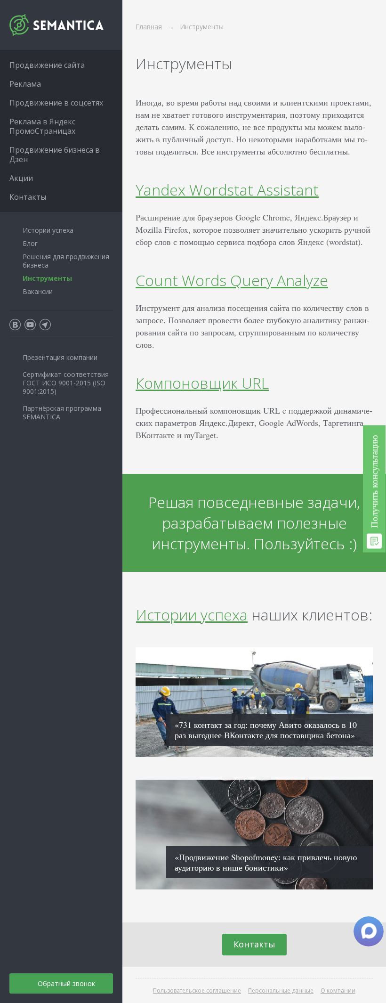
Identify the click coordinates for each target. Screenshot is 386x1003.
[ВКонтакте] (15, 324)
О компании (338, 991)
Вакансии (38, 291)
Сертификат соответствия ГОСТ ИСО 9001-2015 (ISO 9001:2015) (66, 383)
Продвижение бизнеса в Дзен (54, 154)
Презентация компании (60, 357)
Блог (30, 243)
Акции (21, 178)
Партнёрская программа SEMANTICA (62, 412)
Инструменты (47, 278)
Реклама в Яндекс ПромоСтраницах (42, 126)
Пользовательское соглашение (197, 991)
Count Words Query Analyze (232, 280)
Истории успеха (192, 614)
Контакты (254, 944)
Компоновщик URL (202, 383)
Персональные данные (281, 991)
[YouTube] (30, 324)
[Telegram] (45, 324)
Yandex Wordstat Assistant (227, 189)
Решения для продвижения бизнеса (66, 260)
